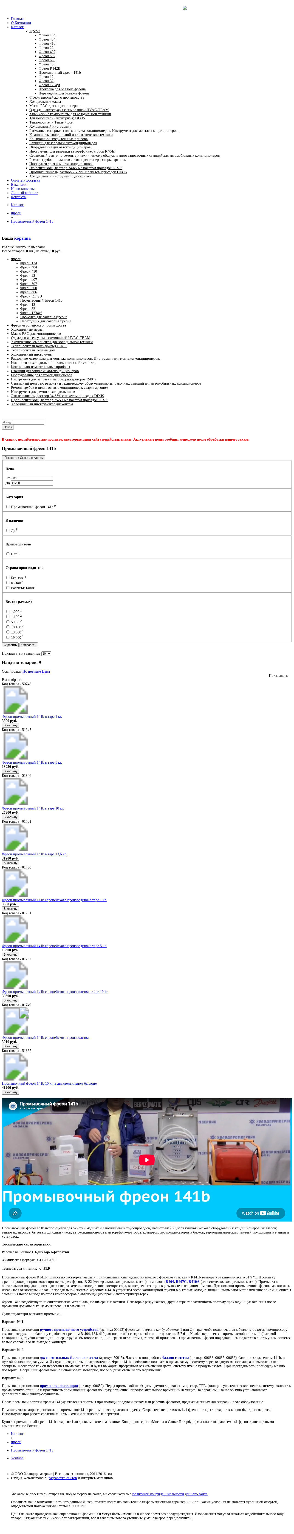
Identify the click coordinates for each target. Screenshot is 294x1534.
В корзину (10, 725)
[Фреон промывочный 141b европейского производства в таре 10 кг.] (15, 987)
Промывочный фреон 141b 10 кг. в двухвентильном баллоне (49, 1083)
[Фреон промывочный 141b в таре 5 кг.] (15, 758)
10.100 (17, 627)
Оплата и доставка (25, 180)
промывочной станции (59, 1386)
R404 (170, 1282)
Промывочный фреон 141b (33, 507)
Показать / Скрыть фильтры (23, 457)
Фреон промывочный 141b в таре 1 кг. (32, 716)
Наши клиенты (23, 189)
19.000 (17, 637)
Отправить (28, 645)
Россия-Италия (23, 588)
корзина (22, 238)
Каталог (17, 27)
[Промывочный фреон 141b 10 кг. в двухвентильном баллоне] (15, 1079)
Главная (17, 19)
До (8, 483)
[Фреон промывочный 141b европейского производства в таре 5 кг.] (15, 942)
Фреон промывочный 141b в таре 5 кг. (32, 762)
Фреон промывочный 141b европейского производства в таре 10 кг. (55, 992)
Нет (15, 554)
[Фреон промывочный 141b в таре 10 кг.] (15, 804)
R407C (181, 1282)
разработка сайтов (62, 1478)
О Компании (21, 23)
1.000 (16, 612)
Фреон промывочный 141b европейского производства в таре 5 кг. (54, 946)
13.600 (17, 632)
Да (14, 531)
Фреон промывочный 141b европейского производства (45, 1037)
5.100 (16, 622)
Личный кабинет (24, 193)
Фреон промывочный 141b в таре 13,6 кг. (34, 854)
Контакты (18, 197)
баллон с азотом (175, 1358)
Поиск (8, 427)
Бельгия (18, 578)
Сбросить (10, 645)
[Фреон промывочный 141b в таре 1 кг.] (15, 712)
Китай (16, 583)
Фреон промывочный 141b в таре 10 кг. (33, 808)
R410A (194, 1282)
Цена (46, 671)
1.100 (16, 617)
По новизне (32, 671)
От (8, 478)
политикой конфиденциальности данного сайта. (170, 1494)
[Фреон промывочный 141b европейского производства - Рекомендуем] (15, 1033)
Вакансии (18, 184)
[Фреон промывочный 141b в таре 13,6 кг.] (15, 850)
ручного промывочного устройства (69, 1329)
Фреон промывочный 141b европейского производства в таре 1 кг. (54, 900)
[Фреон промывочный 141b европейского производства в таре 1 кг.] (15, 896)
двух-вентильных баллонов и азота (69, 1358)
